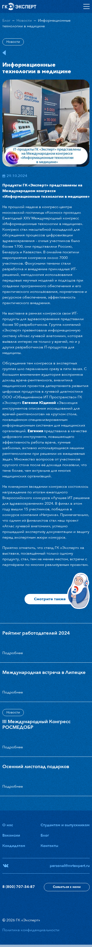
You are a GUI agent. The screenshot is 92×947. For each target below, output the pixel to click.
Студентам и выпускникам (65, 825)
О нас (7, 825)
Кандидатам (13, 845)
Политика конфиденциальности (30, 930)
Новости (24, 20)
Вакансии (11, 835)
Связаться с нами (67, 887)
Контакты (49, 845)
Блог (6, 20)
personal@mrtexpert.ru (70, 865)
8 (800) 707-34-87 (18, 886)
